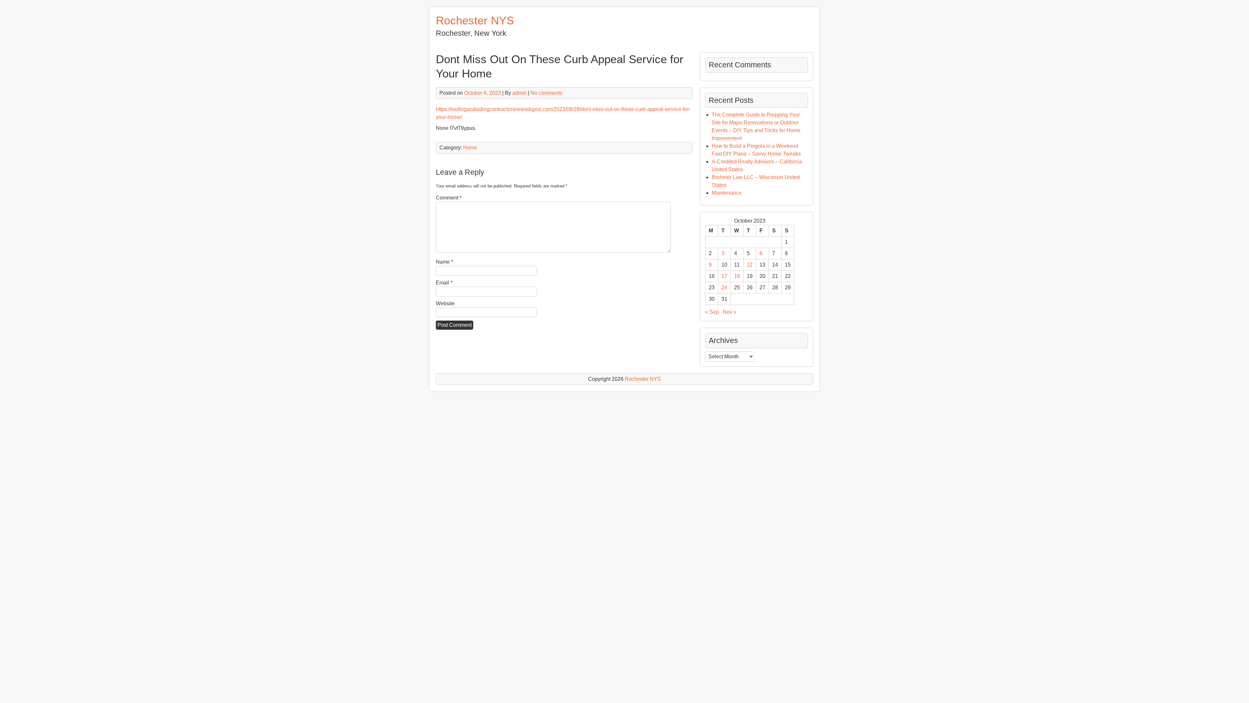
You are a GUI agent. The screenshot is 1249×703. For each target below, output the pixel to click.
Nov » (729, 312)
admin (519, 93)
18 (737, 276)
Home (470, 147)
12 (750, 265)
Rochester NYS (475, 20)
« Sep (712, 312)
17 (724, 276)
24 (724, 287)
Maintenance (727, 193)
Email (444, 282)
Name (444, 262)
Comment (449, 197)
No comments (546, 93)
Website (445, 303)
